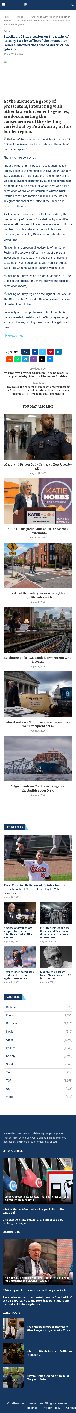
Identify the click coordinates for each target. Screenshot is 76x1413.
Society (39, 1056)
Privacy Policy (51, 1407)
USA (39, 1088)
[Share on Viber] (33, 359)
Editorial (32, 1407)
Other (39, 1040)
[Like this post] (27, 352)
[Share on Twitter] (42, 352)
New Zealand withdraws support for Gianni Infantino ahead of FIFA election (18, 933)
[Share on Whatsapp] (17, 359)
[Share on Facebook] (35, 352)
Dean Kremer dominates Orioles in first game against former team (19, 975)
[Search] (72, 5)
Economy (39, 1015)
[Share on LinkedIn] (58, 352)
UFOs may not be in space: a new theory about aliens (36, 1290)
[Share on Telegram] (25, 359)
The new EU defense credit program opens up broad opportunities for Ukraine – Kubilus (37, 1279)
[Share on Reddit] (9, 359)
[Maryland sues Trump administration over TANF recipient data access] (38, 694)
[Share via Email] (50, 359)
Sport (39, 1064)
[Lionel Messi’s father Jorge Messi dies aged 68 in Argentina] (56, 957)
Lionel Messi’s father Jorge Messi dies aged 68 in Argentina (55, 975)
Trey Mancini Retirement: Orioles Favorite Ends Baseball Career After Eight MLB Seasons (36, 889)
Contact (71, 1407)
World (39, 1096)
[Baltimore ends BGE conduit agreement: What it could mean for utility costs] (38, 630)
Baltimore (39, 1007)
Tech (39, 1072)
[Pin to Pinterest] (50, 352)
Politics (21, 16)
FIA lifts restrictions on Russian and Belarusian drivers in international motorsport (54, 933)
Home (7, 16)
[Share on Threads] (42, 359)
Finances (39, 1023)
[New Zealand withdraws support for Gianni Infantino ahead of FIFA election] (20, 913)
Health (39, 1031)
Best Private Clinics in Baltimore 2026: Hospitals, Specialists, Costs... (49, 1328)
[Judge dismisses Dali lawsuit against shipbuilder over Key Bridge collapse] (38, 758)
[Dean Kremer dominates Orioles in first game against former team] (20, 957)
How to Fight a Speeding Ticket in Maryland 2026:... (48, 1377)
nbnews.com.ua (13, 335)
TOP (39, 1080)
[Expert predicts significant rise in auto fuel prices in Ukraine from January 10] (38, 1181)
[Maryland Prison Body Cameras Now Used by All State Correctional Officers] (38, 437)
